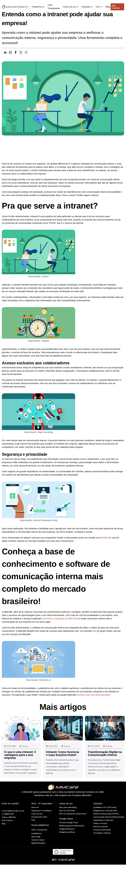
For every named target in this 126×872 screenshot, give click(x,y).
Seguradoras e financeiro (103, 820)
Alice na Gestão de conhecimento (72, 814)
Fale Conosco (7, 820)
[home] (9, 6)
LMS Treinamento (54, 7)
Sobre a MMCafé (9, 817)
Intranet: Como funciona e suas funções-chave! (62, 753)
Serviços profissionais (102, 830)
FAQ (33, 820)
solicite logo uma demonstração (93, 695)
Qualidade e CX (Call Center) (105, 807)
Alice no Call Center (67, 810)
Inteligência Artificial (67, 832)
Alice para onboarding (68, 807)
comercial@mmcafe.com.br (13, 811)
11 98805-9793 (8, 814)
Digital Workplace (38, 843)
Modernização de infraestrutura (71, 826)
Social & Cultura (37, 840)
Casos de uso (37, 814)
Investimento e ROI (39, 817)
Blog (108, 7)
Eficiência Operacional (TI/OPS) (106, 814)
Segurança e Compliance (41, 810)
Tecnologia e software (102, 833)
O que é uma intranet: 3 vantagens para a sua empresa (20, 755)
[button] (23, 6)
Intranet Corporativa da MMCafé (60, 618)
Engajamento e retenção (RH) (105, 810)
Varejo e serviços (100, 823)
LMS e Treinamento (39, 830)
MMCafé (107, 537)
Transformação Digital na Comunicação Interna (105, 753)
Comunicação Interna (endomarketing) (108, 817)
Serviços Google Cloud (68, 822)
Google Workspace (67, 829)
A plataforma (36, 833)
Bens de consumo (100, 826)
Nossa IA (35, 807)
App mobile (35, 837)
